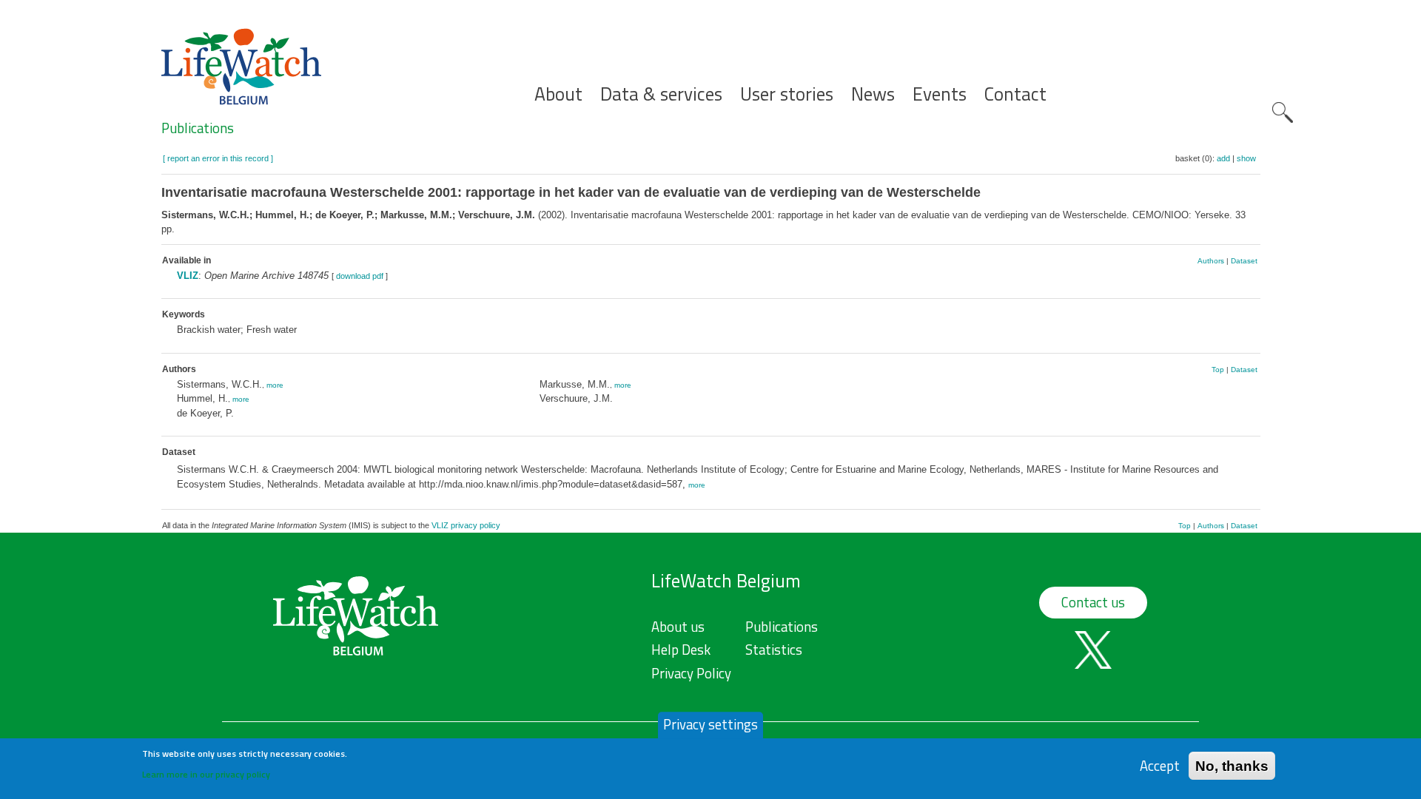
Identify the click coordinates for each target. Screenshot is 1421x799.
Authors (1210, 261)
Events (940, 94)
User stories (786, 94)
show (1246, 158)
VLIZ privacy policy (465, 525)
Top (1218, 369)
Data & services (661, 94)
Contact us (1093, 602)
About (558, 94)
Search (1282, 112)
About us (678, 626)
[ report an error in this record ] (218, 158)
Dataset (1244, 261)
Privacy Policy (691, 673)
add (1223, 158)
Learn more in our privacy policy (206, 773)
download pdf (359, 276)
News (873, 94)
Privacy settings (710, 724)
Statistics (773, 649)
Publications (197, 128)
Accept (1160, 765)
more (274, 385)
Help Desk (680, 649)
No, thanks (1232, 765)
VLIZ (187, 275)
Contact (1015, 94)
